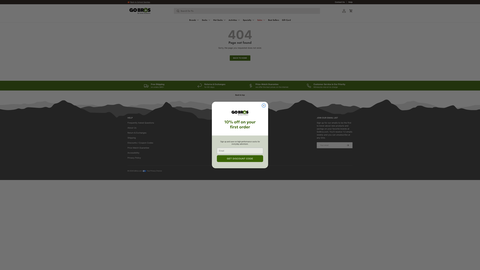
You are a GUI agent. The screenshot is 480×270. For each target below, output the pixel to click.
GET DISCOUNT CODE (240, 158)
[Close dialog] (264, 105)
